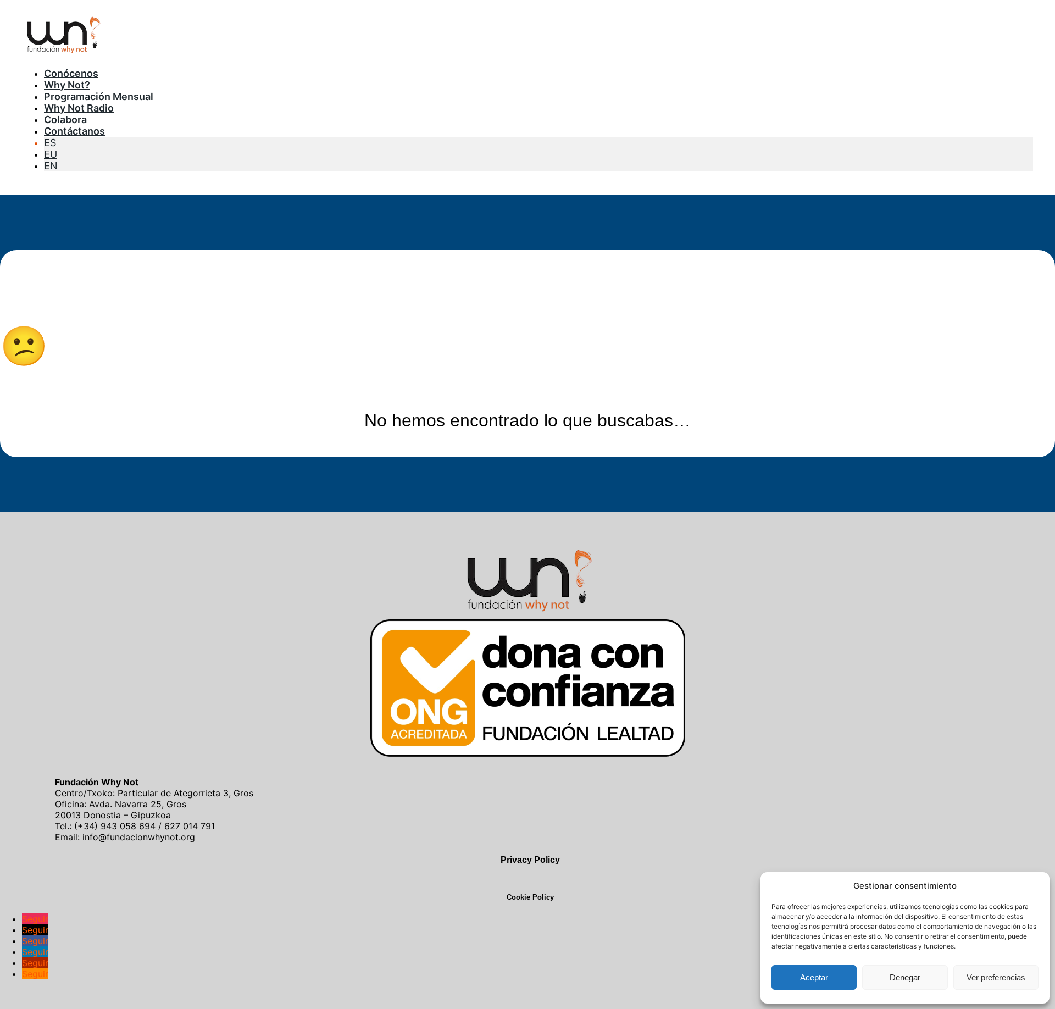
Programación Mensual (98, 96)
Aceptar (814, 977)
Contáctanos (74, 131)
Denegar (905, 977)
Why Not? (67, 85)
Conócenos (71, 73)
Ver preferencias (996, 977)
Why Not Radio (79, 108)
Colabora (65, 119)
